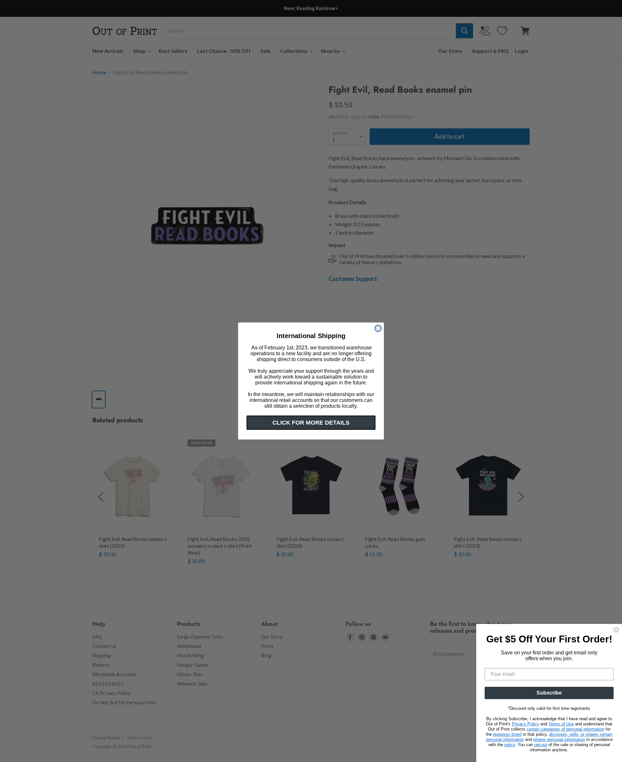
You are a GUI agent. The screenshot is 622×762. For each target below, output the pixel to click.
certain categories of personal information (565, 729)
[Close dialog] (378, 328)
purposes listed (507, 734)
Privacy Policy (525, 723)
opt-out (540, 744)
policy (509, 744)
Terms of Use (561, 723)
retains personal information (559, 739)
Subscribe (549, 693)
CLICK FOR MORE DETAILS (311, 422)
